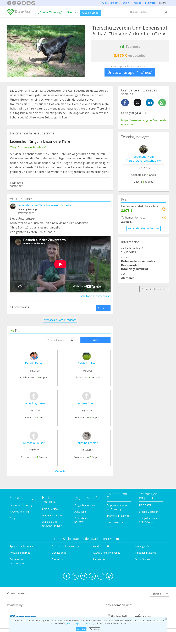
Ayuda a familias (102, 546)
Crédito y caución (148, 511)
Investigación (142, 546)
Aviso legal (80, 511)
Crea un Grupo (90, 12)
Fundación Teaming (21, 505)
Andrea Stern (86, 403)
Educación (57, 559)
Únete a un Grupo (52, 515)
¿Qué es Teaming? (50, 12)
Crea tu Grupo (50, 508)
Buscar (95, 340)
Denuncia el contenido (154, 289)
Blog (12, 518)
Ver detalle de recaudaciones (144, 228)
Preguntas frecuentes (86, 505)
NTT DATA (145, 505)
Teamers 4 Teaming (118, 515)
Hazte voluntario (116, 522)
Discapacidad (59, 552)
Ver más (60, 471)
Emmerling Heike (34, 403)
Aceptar (81, 629)
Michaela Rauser (34, 443)
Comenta (103, 308)
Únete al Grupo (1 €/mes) (129, 72)
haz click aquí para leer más (80, 623)
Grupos (72, 12)
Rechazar (94, 629)
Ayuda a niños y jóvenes (106, 552)
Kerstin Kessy (33, 363)
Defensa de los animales (65, 546)
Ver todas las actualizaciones (60, 320)
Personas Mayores (145, 552)
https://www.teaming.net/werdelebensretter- (143, 122)
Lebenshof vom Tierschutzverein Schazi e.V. (46, 205)
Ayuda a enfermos (20, 552)
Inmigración (99, 559)
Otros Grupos (142, 559)
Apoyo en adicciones (21, 546)
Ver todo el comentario (96, 296)
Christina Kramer (87, 443)
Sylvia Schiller (86, 363)
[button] (164, 209)
